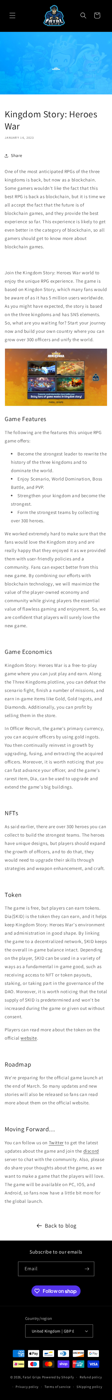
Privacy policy (27, 1387)
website (29, 1038)
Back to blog (61, 1225)
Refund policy (91, 1377)
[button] (12, 15)
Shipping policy (89, 1387)
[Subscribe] (87, 1269)
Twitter (56, 1143)
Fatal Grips (32, 1377)
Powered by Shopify (58, 1377)
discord (91, 1151)
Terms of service (57, 1387)
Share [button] (16, 155)
